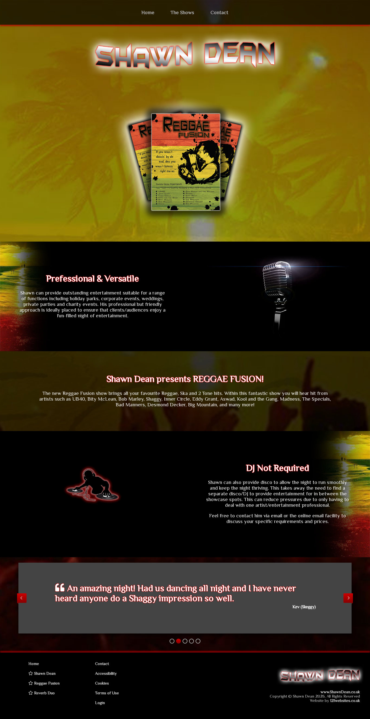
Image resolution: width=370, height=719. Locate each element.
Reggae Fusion (46, 683)
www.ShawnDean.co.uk (340, 692)
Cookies (102, 683)
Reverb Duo (44, 693)
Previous (22, 598)
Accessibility (106, 673)
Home (147, 12)
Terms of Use (107, 693)
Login (100, 703)
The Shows (182, 12)
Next (348, 598)
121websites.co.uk (345, 700)
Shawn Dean (44, 673)
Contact (219, 12)
